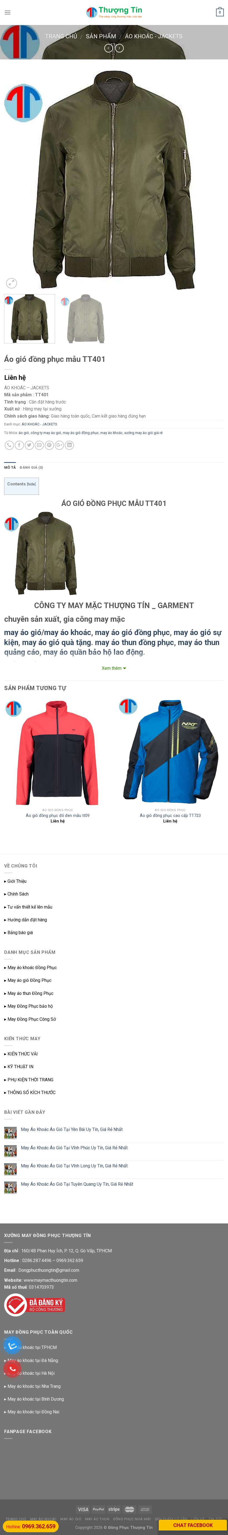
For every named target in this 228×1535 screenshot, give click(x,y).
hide (31, 484)
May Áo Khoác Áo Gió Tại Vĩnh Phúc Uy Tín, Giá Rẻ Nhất (74, 1147)
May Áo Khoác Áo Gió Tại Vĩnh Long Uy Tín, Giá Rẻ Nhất (74, 1165)
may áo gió (22, 632)
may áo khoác (111, 433)
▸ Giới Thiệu (15, 881)
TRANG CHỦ (16, 1519)
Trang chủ (61, 36)
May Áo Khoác (43, 1519)
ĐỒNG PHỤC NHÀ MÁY (132, 1519)
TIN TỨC (215, 1519)
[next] (212, 180)
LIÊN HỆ (198, 1519)
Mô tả (10, 467)
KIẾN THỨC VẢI (23, 1054)
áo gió (24, 433)
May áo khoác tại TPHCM (32, 1347)
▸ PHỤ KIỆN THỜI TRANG (28, 1079)
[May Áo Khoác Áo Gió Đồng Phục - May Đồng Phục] (114, 12)
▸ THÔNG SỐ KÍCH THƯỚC (30, 1092)
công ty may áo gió (46, 433)
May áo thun (97, 1519)
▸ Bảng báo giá (18, 932)
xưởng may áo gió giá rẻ (143, 433)
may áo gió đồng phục (81, 433)
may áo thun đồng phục (134, 642)
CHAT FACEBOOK (193, 1525)
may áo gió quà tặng (56, 642)
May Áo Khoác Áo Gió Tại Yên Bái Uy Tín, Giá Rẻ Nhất (72, 1129)
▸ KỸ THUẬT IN (18, 1066)
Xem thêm (112, 668)
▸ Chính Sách (16, 894)
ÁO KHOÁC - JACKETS (154, 36)
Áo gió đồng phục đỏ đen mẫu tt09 (58, 815)
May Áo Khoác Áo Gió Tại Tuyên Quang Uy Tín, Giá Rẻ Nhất (77, 1184)
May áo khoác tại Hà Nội (31, 1373)
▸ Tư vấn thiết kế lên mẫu (28, 907)
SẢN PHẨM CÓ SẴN (171, 1519)
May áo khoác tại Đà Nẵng (33, 1360)
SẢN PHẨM (101, 36)
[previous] (16, 180)
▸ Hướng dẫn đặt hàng (25, 919)
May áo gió (70, 1519)
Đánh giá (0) (31, 467)
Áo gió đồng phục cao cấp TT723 (170, 815)
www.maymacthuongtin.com (50, 1280)
